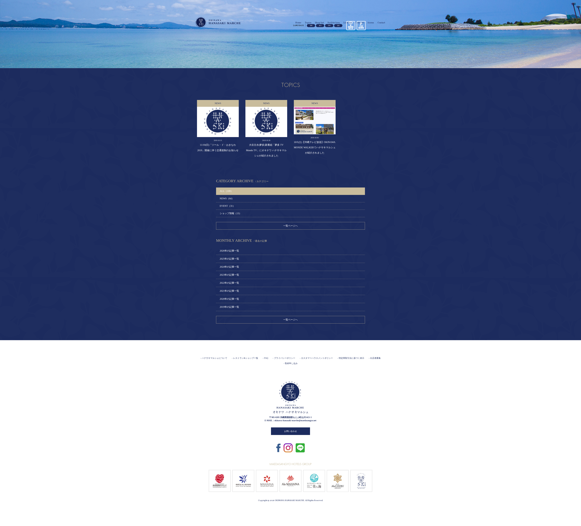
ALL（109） (226, 191)
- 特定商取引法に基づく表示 (350, 358)
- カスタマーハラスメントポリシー (316, 358)
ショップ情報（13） (230, 213)
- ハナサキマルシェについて (213, 358)
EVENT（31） (227, 206)
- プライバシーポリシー (284, 358)
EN (311, 26)
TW (329, 26)
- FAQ (265, 358)
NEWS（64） (227, 198)
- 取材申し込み (291, 363)
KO (320, 26)
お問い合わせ (290, 431)
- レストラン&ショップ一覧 (245, 358)
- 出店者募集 (375, 358)
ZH (338, 26)
